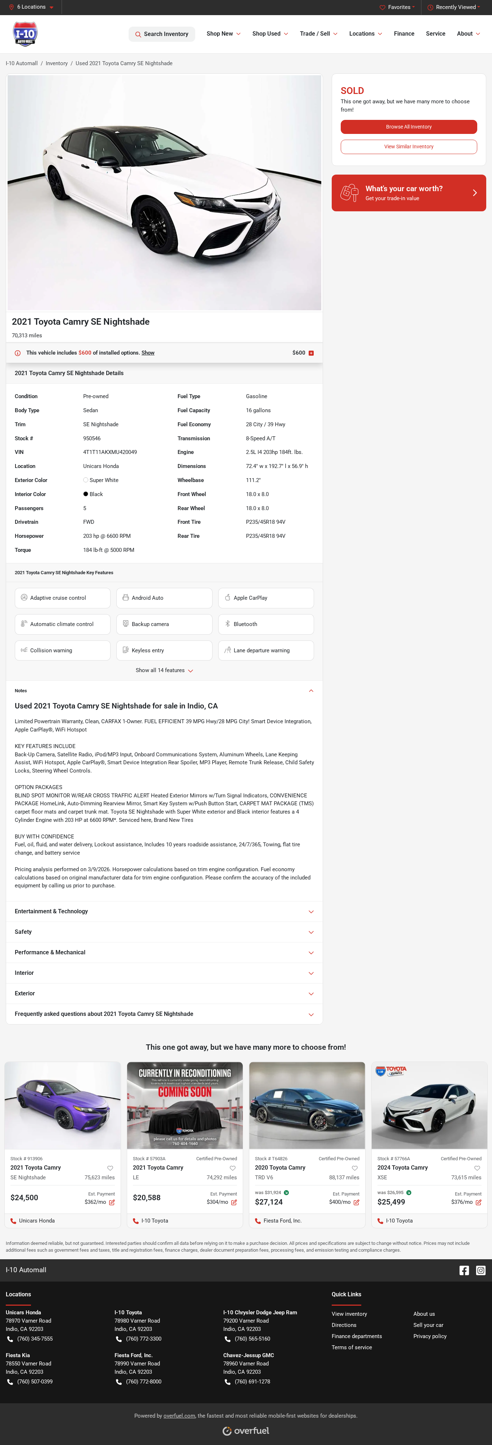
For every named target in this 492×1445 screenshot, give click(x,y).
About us (424, 1314)
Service (436, 33)
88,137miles (344, 1177)
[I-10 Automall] (25, 34)
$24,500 (24, 1197)
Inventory (57, 63)
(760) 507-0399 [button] (35, 1381)
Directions (344, 1325)
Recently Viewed (456, 7)
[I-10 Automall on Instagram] (478, 1270)
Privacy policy (430, 1336)
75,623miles (100, 1177)
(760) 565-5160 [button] (252, 1339)
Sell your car (428, 1325)
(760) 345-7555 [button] (35, 1339)
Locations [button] (362, 33)
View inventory (349, 1314)
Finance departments (357, 1336)
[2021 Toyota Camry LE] (185, 1105)
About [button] (465, 33)
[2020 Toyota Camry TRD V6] (307, 1105)
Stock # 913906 (26, 1158)
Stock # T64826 (271, 1158)
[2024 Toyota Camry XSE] (430, 1105)
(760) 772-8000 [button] (143, 1381)
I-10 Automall (22, 63)
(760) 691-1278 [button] (252, 1381)
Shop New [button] (220, 33)
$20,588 (147, 1197)
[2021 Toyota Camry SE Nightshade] (63, 1105)
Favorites (399, 7)
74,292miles (222, 1177)
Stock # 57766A (393, 1158)
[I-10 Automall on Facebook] (461, 1270)
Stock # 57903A (149, 1158)
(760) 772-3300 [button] (143, 1339)
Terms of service (352, 1347)
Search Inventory (166, 34)
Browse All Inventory (409, 127)
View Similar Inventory (409, 146)
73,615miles (466, 1177)
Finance (404, 33)
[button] (34, 7)
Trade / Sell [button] (315, 33)
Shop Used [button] (266, 33)
